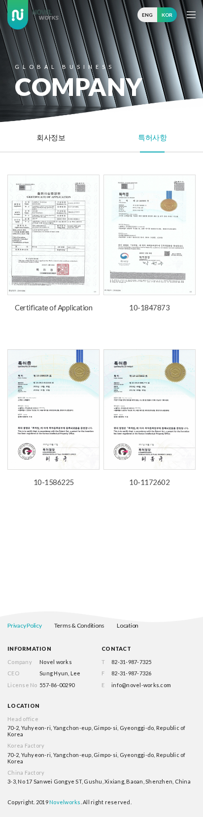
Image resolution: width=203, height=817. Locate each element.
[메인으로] (33, 15)
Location (127, 625)
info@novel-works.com (141, 685)
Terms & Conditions (79, 625)
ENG (147, 15)
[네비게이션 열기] (191, 14)
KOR (167, 15)
